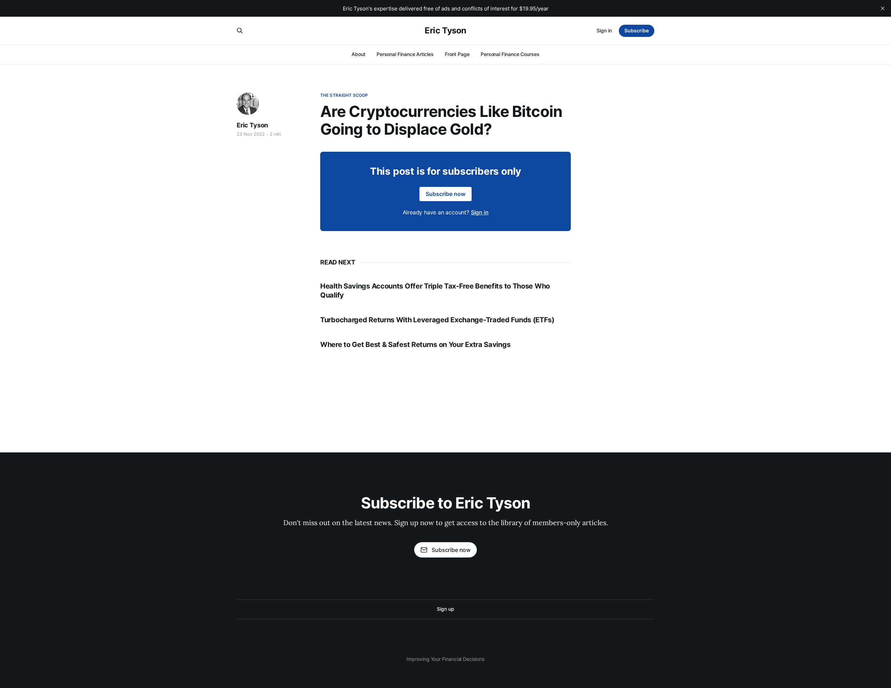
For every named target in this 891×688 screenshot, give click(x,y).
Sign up (445, 609)
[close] (882, 8)
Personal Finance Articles (405, 54)
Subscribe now (445, 193)
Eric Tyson (445, 30)
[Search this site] (240, 30)
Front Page (457, 54)
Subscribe (636, 30)
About (358, 54)
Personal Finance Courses (510, 54)
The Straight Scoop (344, 95)
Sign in (604, 30)
